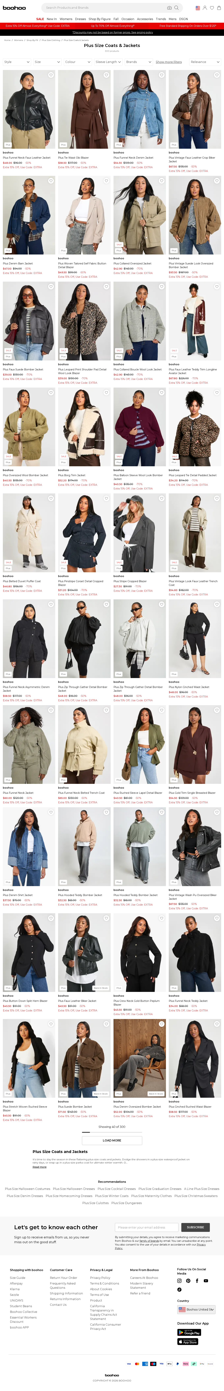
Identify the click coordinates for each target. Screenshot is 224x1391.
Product (96, 1300)
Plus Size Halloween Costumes (27, 1189)
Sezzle (14, 1295)
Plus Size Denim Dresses (25, 1196)
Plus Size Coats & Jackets (76, 40)
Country (183, 1301)
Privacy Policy (100, 1278)
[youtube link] (206, 1281)
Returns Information (65, 1299)
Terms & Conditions (104, 1283)
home (7, 40)
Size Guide (17, 1278)
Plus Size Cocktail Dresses (117, 1189)
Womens (18, 40)
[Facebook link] (197, 1281)
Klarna (15, 1289)
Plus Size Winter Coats (111, 1196)
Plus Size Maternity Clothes (151, 1196)
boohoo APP (19, 1327)
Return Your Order (63, 1278)
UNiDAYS (16, 1300)
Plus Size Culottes (95, 1203)
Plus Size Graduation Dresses (159, 1189)
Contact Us (58, 1304)
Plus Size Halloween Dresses (74, 1189)
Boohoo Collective (23, 1312)
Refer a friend (140, 1293)
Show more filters (169, 62)
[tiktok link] (179, 1290)
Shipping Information (66, 1293)
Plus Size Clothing (51, 40)
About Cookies (101, 1289)
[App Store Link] (189, 1337)
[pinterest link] (188, 1281)
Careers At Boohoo (144, 1278)
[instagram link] (179, 1281)
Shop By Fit (32, 40)
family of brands (149, 1240)
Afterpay (16, 1283)
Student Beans (21, 1306)
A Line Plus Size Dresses (201, 1189)
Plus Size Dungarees (126, 1203)
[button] (197, 8)
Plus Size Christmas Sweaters (195, 1196)
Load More (112, 1140)
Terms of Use (99, 1295)
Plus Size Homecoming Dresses (69, 1196)
